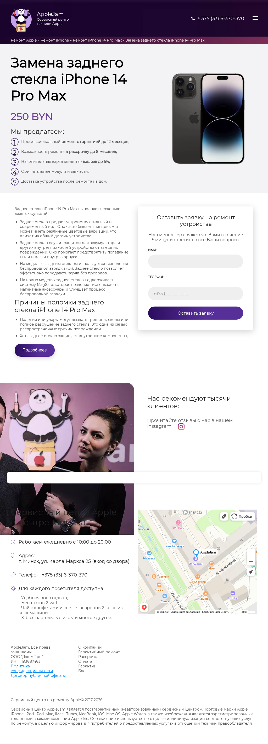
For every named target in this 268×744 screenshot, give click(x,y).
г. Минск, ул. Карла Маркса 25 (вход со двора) (74, 561)
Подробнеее (35, 350)
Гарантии (87, 666)
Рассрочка (88, 656)
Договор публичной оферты (38, 675)
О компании (90, 647)
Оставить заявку (196, 313)
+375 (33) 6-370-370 (64, 575)
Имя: (152, 250)
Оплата (85, 661)
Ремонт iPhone (55, 40)
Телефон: (156, 277)
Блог (82, 670)
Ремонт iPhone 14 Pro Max (97, 40)
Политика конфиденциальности (32, 668)
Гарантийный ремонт (99, 652)
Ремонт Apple (24, 40)
